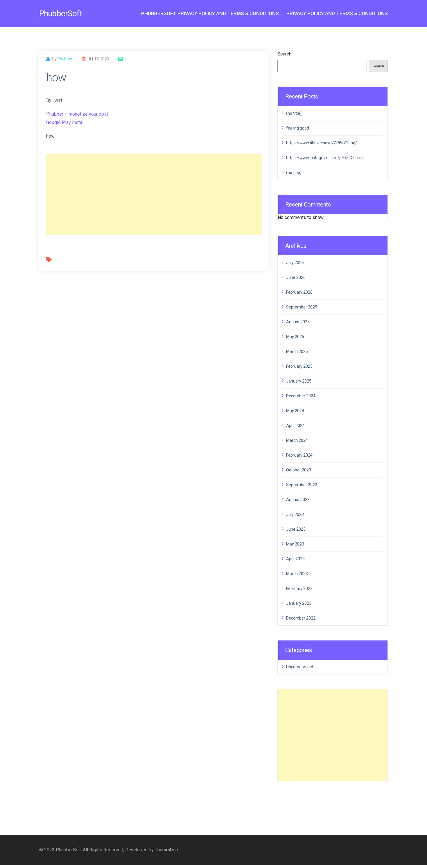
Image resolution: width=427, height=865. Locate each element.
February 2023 (299, 588)
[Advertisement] (154, 194)
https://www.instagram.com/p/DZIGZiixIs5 (325, 157)
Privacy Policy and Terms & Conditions (337, 13)
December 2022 (300, 618)
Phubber (65, 59)
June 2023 (296, 529)
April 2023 (295, 559)
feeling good (297, 128)
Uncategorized (299, 667)
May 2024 (295, 410)
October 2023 (298, 470)
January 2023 (298, 603)
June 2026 (296, 277)
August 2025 (298, 322)
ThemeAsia (166, 850)
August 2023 (298, 499)
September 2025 (301, 307)
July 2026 (295, 262)
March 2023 (297, 573)
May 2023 (295, 544)
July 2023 (295, 514)
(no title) (294, 113)
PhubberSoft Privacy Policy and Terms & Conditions (210, 13)
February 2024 (299, 455)
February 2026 (299, 292)
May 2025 (295, 336)
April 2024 (295, 425)
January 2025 (298, 381)
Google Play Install (65, 122)
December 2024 (300, 396)
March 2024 (297, 440)
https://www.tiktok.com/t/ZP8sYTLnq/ (321, 143)
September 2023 (301, 484)
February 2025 (299, 366)
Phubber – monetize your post (77, 114)
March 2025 (297, 351)
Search (284, 54)
